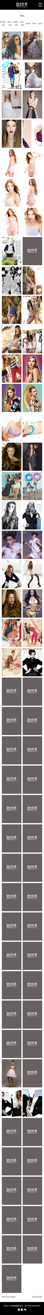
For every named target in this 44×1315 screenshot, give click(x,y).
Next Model (37, 1297)
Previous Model (8, 1297)
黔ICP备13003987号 (32, 1306)
